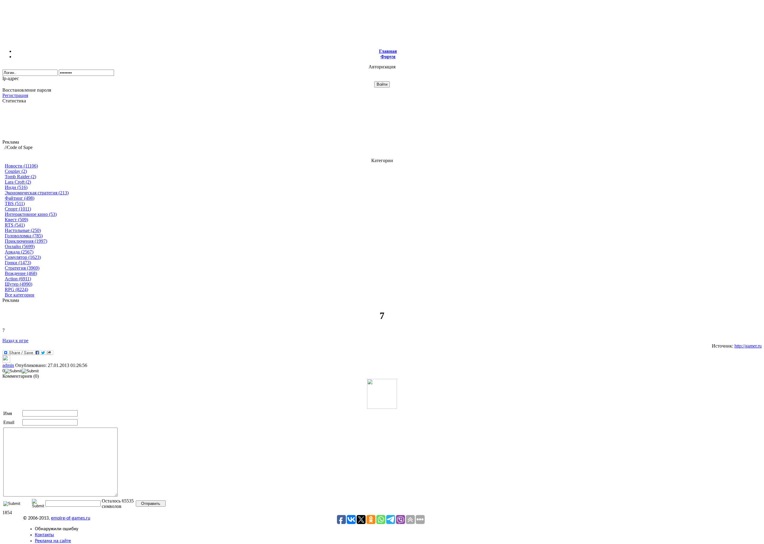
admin (8, 365)
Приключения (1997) (26, 241)
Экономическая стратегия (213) (37, 192)
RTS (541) (15, 225)
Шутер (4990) (18, 284)
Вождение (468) (21, 273)
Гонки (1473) (18, 262)
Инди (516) (16, 187)
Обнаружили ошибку (56, 529)
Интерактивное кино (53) (31, 214)
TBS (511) (15, 203)
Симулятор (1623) (23, 257)
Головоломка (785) (24, 235)
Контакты (44, 535)
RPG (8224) (16, 289)
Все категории (19, 294)
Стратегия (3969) (22, 268)
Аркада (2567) (19, 251)
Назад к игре (15, 340)
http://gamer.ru (748, 345)
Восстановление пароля (26, 90)
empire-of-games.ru (70, 518)
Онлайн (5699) (20, 246)
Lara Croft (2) (18, 182)
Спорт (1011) (18, 208)
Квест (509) (16, 219)
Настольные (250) (23, 230)
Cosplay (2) (16, 171)
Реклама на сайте (53, 541)
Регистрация (15, 95)
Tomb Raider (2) (20, 176)
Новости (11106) (21, 165)
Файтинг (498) (19, 198)
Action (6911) (18, 278)
